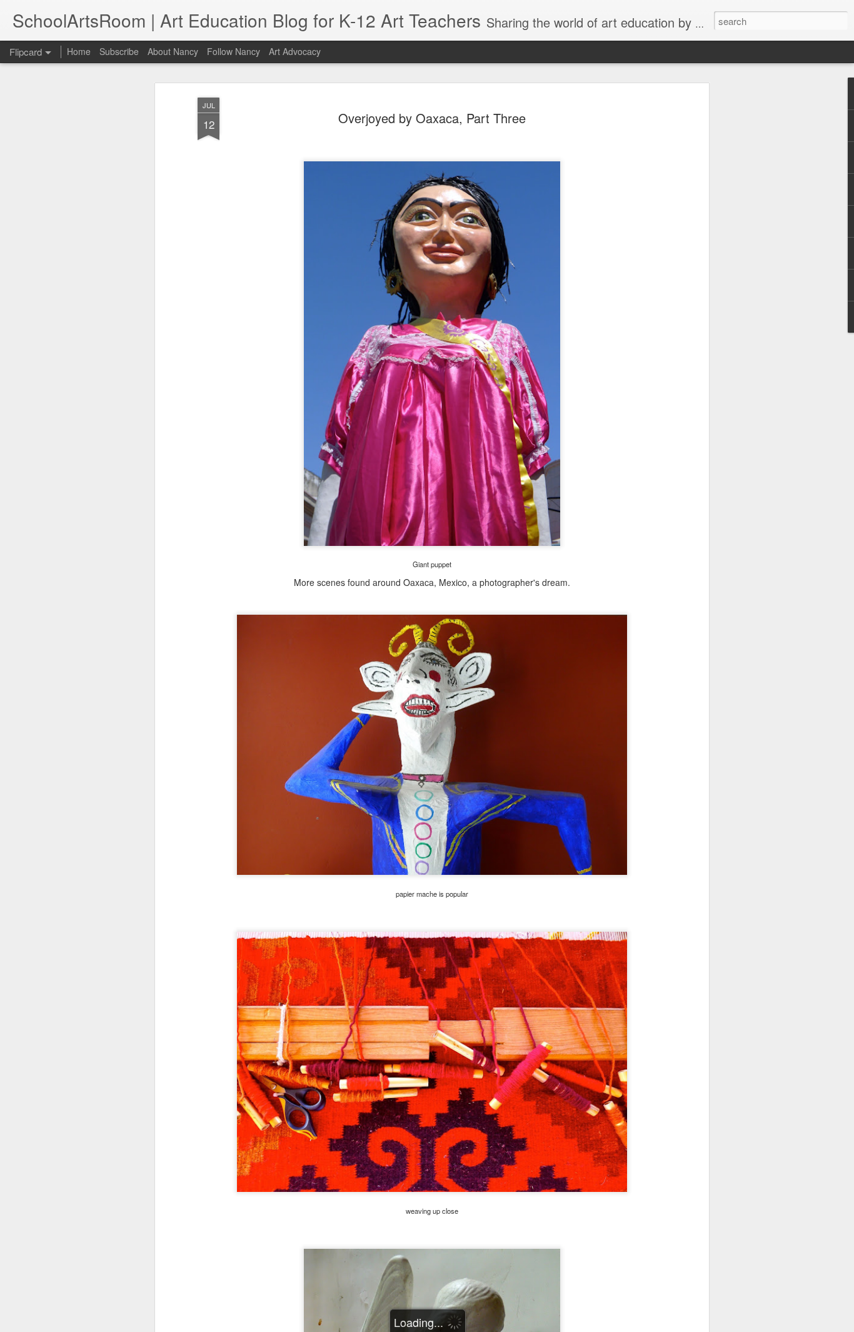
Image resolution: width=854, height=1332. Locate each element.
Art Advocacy (295, 51)
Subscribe (119, 51)
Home (79, 51)
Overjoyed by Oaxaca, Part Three (432, 118)
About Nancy (173, 51)
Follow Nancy (233, 51)
